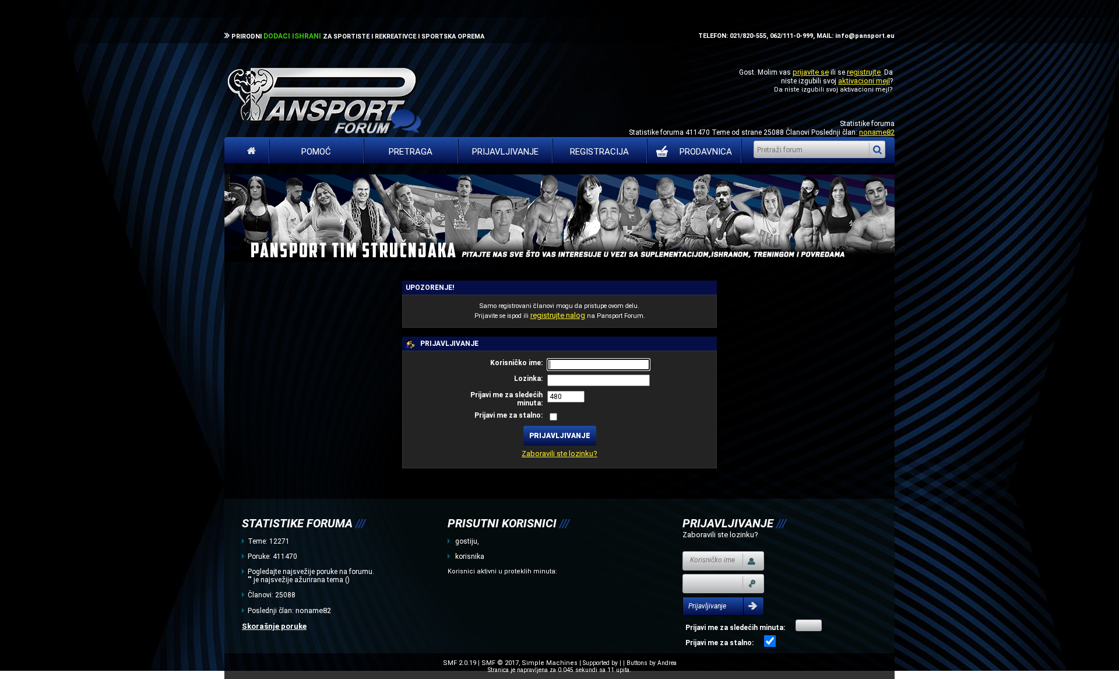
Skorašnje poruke (274, 626)
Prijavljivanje (505, 151)
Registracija (599, 151)
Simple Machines (550, 663)
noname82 (877, 132)
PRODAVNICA (706, 151)
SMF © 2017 (500, 663)
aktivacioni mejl (864, 80)
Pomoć (316, 151)
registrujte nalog (557, 315)
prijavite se (811, 72)
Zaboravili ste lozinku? (559, 453)
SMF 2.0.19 (459, 663)
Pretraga (410, 151)
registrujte (864, 72)
